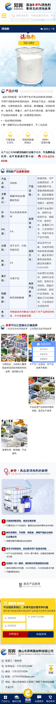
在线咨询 (41, 634)
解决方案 (16, 701)
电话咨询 (50, 701)
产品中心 (5, 701)
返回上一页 (49, 29)
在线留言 (39, 701)
